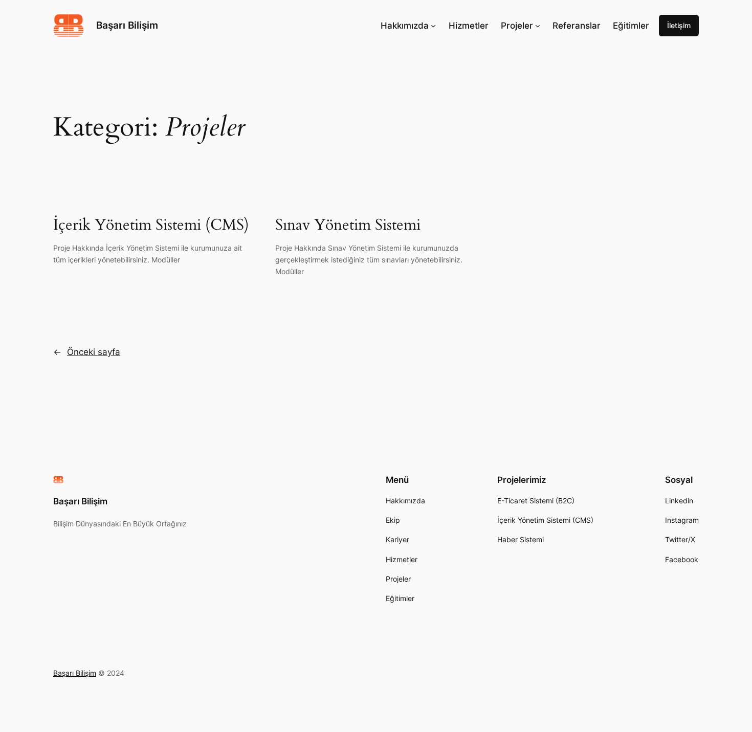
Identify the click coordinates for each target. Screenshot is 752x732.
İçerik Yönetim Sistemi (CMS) (151, 225)
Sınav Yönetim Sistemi (348, 225)
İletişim (679, 25)
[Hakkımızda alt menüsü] (433, 25)
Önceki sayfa (86, 352)
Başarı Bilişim (127, 25)
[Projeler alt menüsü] (537, 25)
